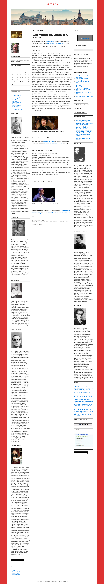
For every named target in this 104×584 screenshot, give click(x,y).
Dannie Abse (85, 390)
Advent (76, 386)
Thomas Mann (15, 106)
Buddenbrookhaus (16, 95)
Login (13, 570)
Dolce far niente (84, 392)
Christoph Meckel (78, 390)
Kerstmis (87, 401)
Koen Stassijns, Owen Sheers (83, 80)
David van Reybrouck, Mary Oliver (84, 96)
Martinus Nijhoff (81, 402)
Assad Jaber (39, 221)
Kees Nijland (46, 221)
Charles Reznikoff (86, 389)
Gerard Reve (90, 395)
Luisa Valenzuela (49, 41)
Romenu (52, 4)
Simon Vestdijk (86, 411)
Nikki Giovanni (89, 404)
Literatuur (41, 220)
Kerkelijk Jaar (79, 401)
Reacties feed (15, 573)
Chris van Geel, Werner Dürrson (84, 95)
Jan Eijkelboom (87, 398)
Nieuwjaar (84, 404)
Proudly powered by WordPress (43, 581)
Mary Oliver (87, 402)
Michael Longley (77, 404)
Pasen (76, 405)
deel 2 (39, 213)
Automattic (65, 581)
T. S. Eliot (79, 412)
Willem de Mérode (82, 414)
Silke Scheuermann (78, 411)
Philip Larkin (80, 405)
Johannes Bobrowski (78, 399)
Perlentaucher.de (16, 102)
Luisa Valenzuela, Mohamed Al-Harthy (50, 36)
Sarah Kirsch (90, 409)
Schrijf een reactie (37, 224)
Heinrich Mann (83, 396)
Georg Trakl (15, 98)
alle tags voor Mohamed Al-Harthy (53, 143)
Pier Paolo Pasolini (88, 405)
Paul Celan (14, 101)
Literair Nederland (17, 109)
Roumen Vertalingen (17, 108)
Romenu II (14, 104)
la (63, 43)
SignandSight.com (16, 105)
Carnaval (80, 389)
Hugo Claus (88, 396)
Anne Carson (86, 386)
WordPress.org (16, 574)
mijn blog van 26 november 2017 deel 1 (58, 212)
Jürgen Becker (86, 399)
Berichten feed (16, 571)
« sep (12, 88)
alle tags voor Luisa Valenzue (55, 43)
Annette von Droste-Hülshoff (82, 388)
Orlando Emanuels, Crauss (82, 78)
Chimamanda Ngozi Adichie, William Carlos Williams (83, 87)
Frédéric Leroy (16, 97)
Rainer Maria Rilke (84, 407)
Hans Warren (15, 99)
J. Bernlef (81, 398)
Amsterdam (80, 386)
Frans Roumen (80, 395)
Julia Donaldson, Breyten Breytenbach (82, 84)
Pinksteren (76, 407)
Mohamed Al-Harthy (48, 141)
